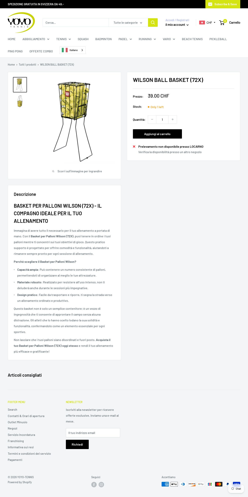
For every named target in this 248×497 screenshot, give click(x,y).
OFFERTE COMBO (41, 51)
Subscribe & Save (225, 4)
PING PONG (15, 51)
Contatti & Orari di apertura (26, 416)
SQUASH (83, 39)
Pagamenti (15, 459)
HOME (12, 39)
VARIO (167, 39)
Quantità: (139, 119)
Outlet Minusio (17, 422)
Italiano (74, 50)
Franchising (16, 441)
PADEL (123, 39)
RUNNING (145, 39)
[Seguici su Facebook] (94, 484)
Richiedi (77, 444)
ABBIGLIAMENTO (33, 39)
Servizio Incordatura (21, 434)
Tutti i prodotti (27, 64)
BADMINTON (103, 39)
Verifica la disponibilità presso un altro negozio (170, 152)
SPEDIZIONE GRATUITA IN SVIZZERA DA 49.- (36, 4)
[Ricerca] (153, 22)
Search (12, 409)
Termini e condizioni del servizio (29, 453)
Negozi (12, 428)
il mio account (175, 24)
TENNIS (61, 39)
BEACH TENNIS (192, 39)
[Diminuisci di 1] (152, 119)
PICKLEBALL (218, 39)
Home (11, 64)
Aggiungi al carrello (157, 133)
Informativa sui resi (21, 447)
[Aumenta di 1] (173, 119)
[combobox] (73, 50)
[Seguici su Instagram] (101, 484)
